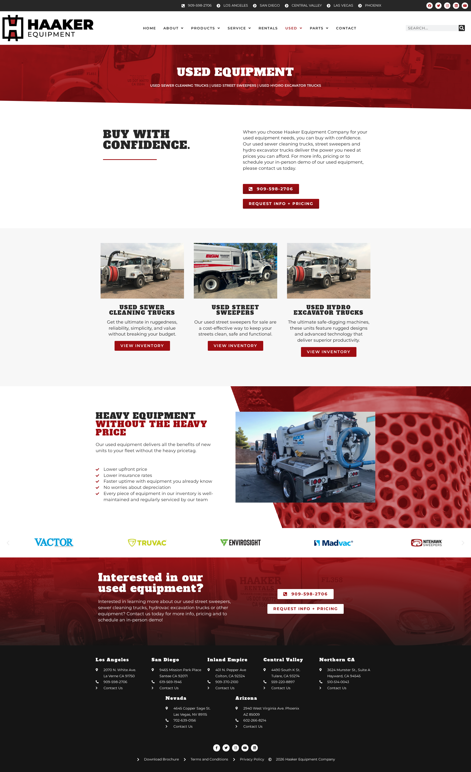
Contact (346, 28)
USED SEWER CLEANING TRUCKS (142, 310)
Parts (317, 28)
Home (149, 28)
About (171, 28)
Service (237, 28)
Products (203, 28)
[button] (8, 543)
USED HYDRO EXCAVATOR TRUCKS (329, 310)
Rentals (268, 28)
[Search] (462, 28)
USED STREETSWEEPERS (235, 310)
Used (291, 28)
